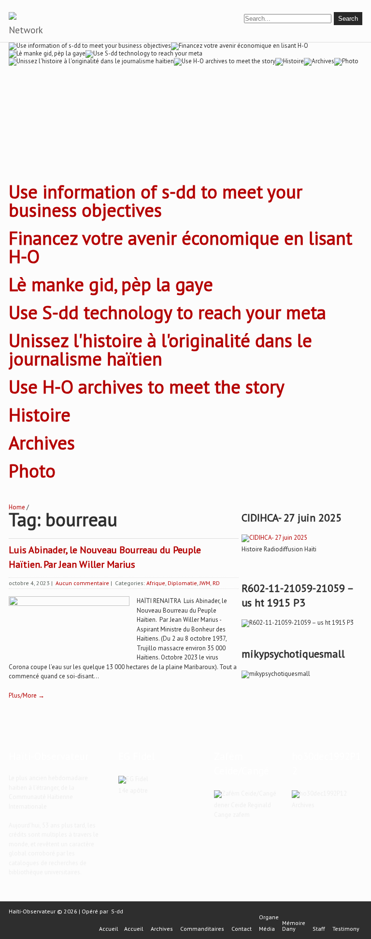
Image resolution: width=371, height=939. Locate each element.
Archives (42, 442)
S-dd (117, 911)
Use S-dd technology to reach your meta (167, 312)
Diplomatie (182, 583)
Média (267, 929)
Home (17, 507)
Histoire (40, 414)
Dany (289, 929)
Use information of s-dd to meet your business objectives (155, 201)
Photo (32, 470)
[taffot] (274, 537)
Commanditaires (202, 929)
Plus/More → (26, 695)
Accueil (108, 929)
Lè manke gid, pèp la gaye (111, 284)
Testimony (345, 929)
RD (216, 583)
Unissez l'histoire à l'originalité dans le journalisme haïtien (160, 349)
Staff (319, 929)
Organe (269, 917)
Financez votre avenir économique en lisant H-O (180, 247)
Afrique (155, 583)
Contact (241, 929)
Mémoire (293, 923)
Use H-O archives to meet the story (147, 386)
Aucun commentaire (82, 583)
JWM (205, 583)
